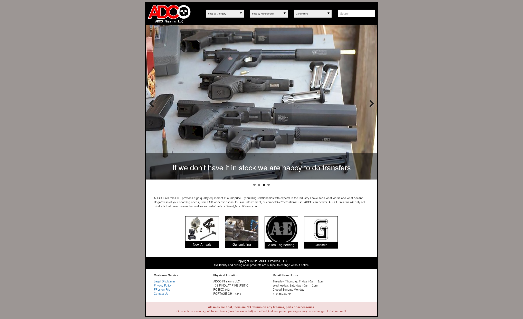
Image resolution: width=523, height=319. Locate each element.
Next (370, 103)
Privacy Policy (163, 285)
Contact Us (161, 293)
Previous (152, 103)
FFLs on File (162, 289)
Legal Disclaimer (164, 281)
